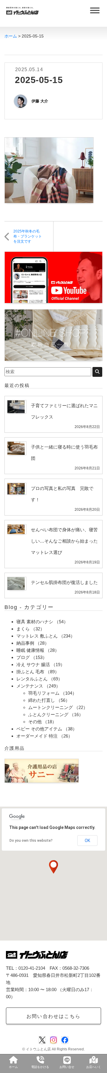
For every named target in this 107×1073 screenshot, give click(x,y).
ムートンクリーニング (50, 707)
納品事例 (25, 643)
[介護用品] (41, 770)
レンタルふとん (32, 678)
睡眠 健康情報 (30, 650)
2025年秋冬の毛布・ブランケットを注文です (27, 236)
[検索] (97, 372)
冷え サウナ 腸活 (33, 664)
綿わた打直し (41, 700)
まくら (23, 628)
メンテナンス (29, 685)
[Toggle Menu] (95, 10)
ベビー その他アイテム (39, 728)
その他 (35, 721)
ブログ (23, 657)
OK (87, 840)
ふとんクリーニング (48, 714)
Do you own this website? (31, 840)
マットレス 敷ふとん (37, 635)
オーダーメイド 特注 (37, 735)
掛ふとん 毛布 (30, 671)
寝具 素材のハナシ (34, 621)
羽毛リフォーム (43, 693)
